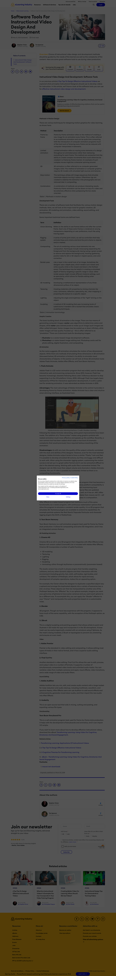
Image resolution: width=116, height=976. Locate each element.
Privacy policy (66, 477)
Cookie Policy (74, 477)
